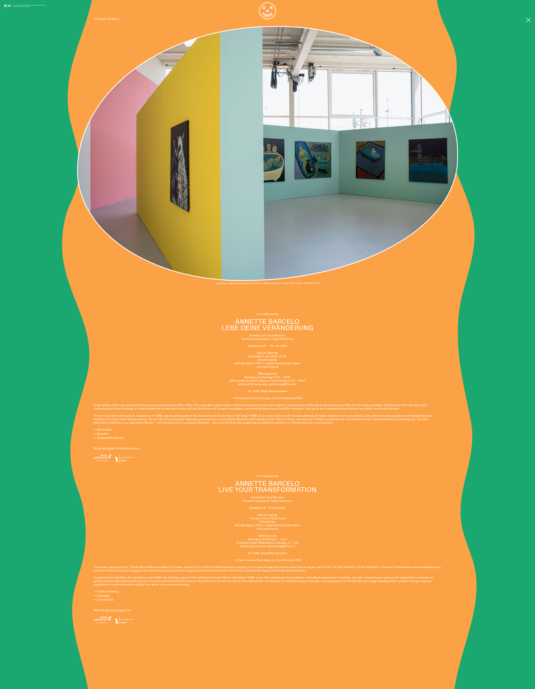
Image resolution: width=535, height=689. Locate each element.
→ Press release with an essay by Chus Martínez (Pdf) (267, 560)
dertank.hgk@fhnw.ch (283, 384)
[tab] (267, 429)
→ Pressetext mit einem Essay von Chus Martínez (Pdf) (267, 398)
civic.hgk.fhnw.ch (267, 367)
